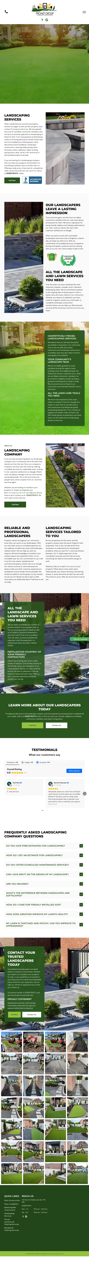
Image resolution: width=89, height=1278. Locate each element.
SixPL (62, 1254)
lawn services (75, 308)
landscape (62, 308)
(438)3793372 (12, 173)
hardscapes (70, 566)
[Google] (46, 20)
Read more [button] (52, 804)
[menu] (84, 12)
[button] (4, 793)
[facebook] (42, 20)
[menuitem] (12, 1200)
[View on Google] (9, 784)
